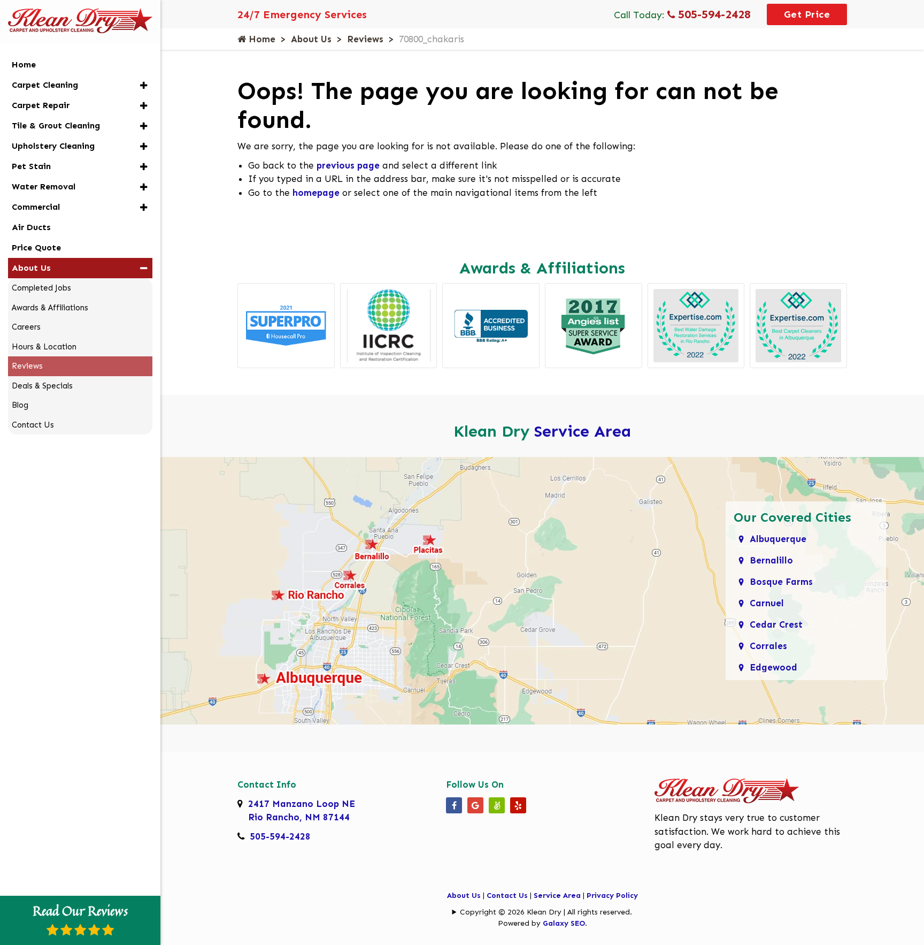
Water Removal (43, 186)
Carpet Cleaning (45, 85)
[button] (143, 85)
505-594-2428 (713, 14)
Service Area (582, 431)
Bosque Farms (781, 581)
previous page (348, 165)
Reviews (365, 39)
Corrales (768, 646)
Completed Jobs (41, 288)
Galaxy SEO (564, 923)
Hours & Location (44, 347)
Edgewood (773, 667)
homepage (316, 192)
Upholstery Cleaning (53, 146)
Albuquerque (778, 539)
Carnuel (767, 603)
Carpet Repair (41, 105)
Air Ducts (31, 227)
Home (260, 39)
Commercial (36, 207)
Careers (26, 327)
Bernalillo (771, 560)
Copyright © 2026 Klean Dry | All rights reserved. (546, 912)
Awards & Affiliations (50, 308)
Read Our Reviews (80, 910)
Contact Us (507, 895)
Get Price (807, 14)
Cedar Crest (776, 624)
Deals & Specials (42, 386)
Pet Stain (31, 166)
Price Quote (36, 247)
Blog (20, 405)
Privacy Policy (612, 895)
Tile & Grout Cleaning (56, 125)
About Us (311, 39)
